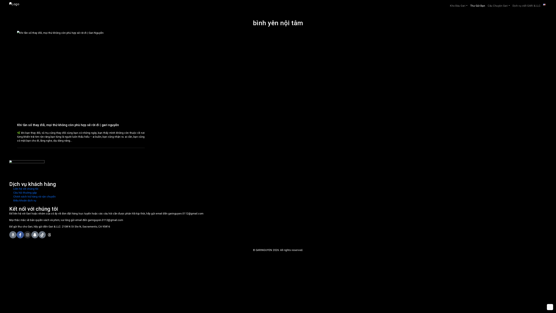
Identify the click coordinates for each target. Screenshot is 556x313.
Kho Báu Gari (457, 5)
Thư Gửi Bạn (477, 5)
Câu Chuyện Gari (498, 5)
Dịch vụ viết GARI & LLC (527, 5)
